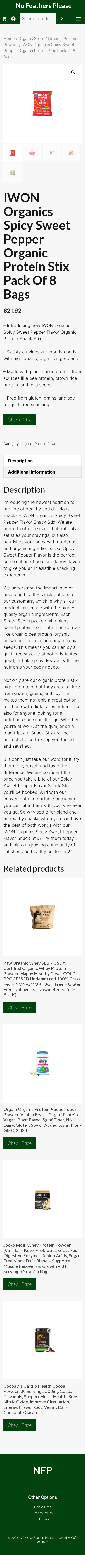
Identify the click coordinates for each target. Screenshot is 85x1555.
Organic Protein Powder (40, 443)
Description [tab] (20, 460)
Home (9, 38)
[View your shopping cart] (4, 18)
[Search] (61, 18)
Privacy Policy (42, 1512)
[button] (73, 72)
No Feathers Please (44, 5)
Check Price (20, 420)
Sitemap (42, 1519)
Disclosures (42, 1506)
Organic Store (31, 38)
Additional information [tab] (31, 472)
